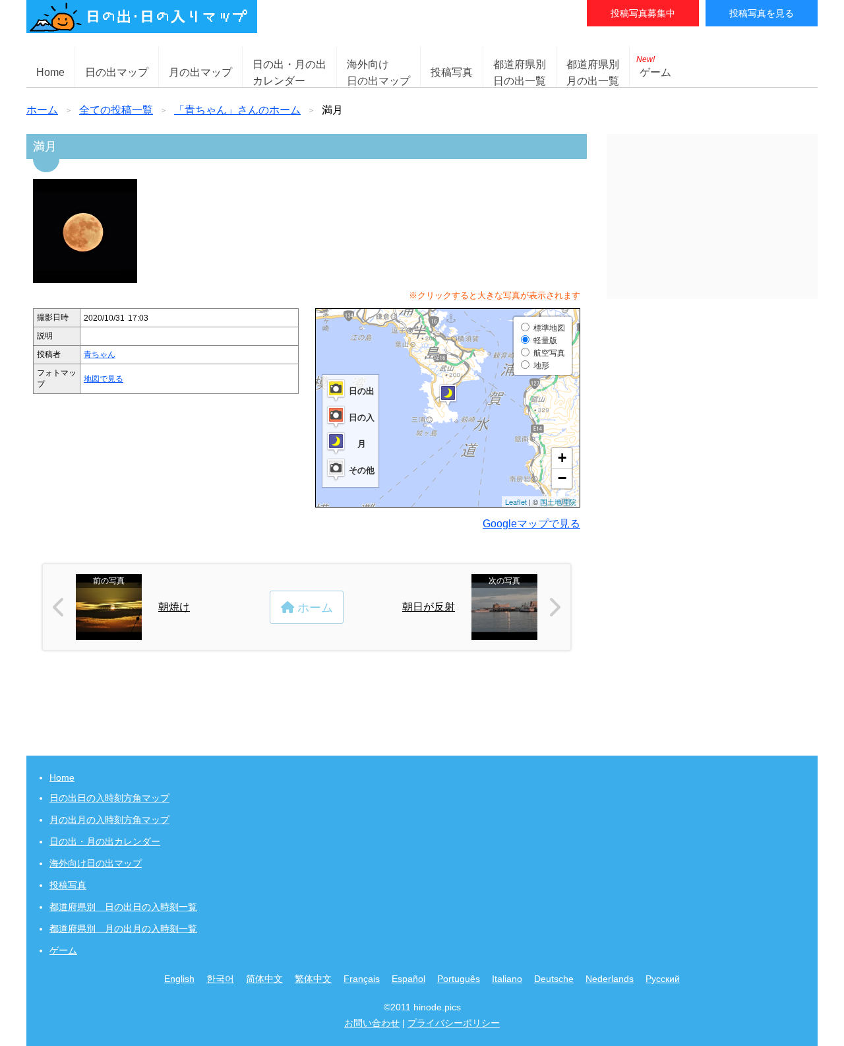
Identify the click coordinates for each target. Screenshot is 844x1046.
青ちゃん (99, 354)
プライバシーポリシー (453, 1023)
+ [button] (562, 457)
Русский (663, 978)
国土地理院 (558, 501)
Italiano (507, 978)
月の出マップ (200, 72)
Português (458, 978)
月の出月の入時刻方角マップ (109, 819)
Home (50, 72)
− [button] (562, 478)
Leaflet (516, 501)
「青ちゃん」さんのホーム (237, 109)
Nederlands (610, 978)
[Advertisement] (712, 216)
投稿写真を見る (761, 13)
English (179, 978)
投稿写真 (452, 72)
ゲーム (653, 66)
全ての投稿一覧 (116, 109)
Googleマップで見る (531, 523)
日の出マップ (116, 72)
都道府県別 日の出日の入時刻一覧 (123, 906)
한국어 (220, 978)
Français (362, 978)
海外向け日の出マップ (95, 863)
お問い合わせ (372, 1023)
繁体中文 (313, 978)
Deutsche (554, 978)
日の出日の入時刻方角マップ (109, 798)
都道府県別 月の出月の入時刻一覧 (123, 928)
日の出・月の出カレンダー (104, 841)
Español (408, 978)
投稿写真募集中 (643, 13)
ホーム (42, 109)
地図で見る (103, 378)
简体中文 (264, 978)
